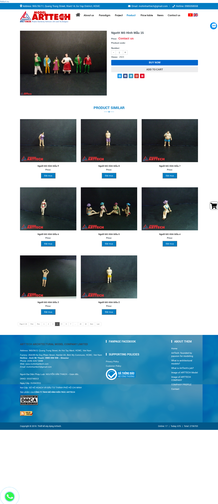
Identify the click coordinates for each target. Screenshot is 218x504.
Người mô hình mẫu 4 (169, 234)
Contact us (174, 15)
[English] (195, 15)
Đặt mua (48, 175)
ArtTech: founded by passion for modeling (182, 354)
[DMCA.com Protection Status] (29, 396)
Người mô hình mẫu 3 (48, 302)
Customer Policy (113, 366)
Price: (114, 39)
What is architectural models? (181, 362)
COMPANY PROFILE (181, 384)
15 (80, 324)
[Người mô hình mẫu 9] (48, 140)
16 (85, 324)
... (75, 324)
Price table (147, 15)
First (32, 324)
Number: (115, 48)
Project (119, 15)
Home (174, 348)
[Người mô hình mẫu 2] (109, 276)
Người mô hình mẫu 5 (109, 234)
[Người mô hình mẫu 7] (170, 140)
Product (131, 15)
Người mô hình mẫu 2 (109, 302)
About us (89, 15)
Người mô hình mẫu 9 (48, 165)
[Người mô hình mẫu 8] (109, 140)
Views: (114, 57)
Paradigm (104, 15)
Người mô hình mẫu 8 (109, 165)
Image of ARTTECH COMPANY (181, 378)
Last (98, 324)
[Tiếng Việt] (190, 15)
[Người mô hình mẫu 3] (48, 276)
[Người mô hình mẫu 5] (109, 208)
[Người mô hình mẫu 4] (170, 208)
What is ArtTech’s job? (182, 368)
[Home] (45, 17)
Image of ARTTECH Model (184, 372)
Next (91, 324)
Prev (38, 324)
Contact (175, 389)
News (160, 15)
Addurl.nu (4, 1)
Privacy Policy (112, 361)
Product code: (118, 43)
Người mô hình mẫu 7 (169, 165)
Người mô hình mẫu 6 (48, 234)
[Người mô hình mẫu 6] (48, 208)
